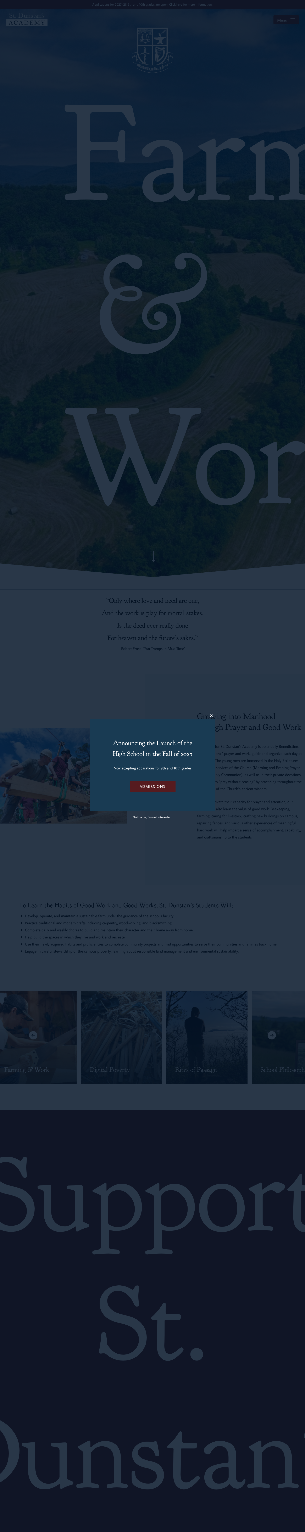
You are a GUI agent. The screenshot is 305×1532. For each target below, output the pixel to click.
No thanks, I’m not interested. (152, 817)
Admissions (153, 786)
